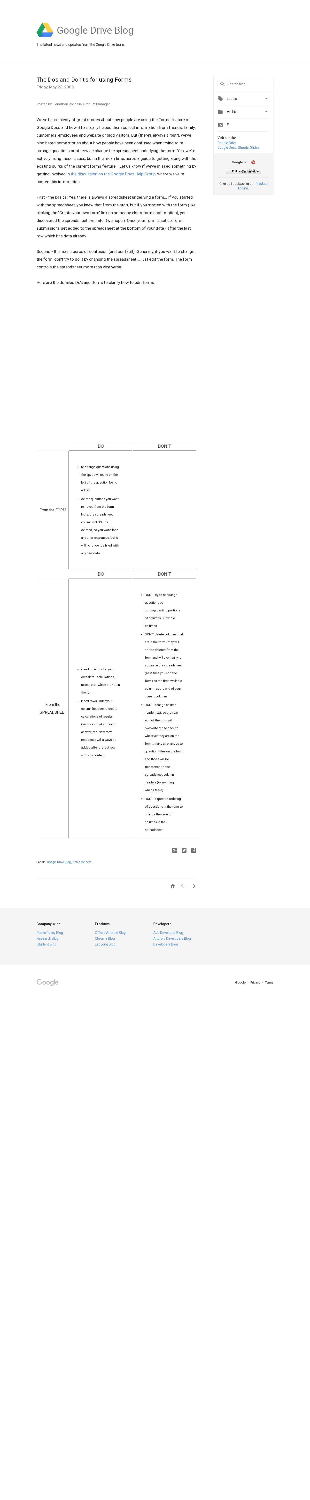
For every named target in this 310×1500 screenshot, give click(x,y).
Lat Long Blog (105, 944)
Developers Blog (165, 944)
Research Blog (48, 938)
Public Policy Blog (50, 933)
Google (240, 982)
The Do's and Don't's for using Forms (84, 79)
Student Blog (46, 944)
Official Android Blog (110, 933)
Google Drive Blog (59, 862)
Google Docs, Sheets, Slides (238, 147)
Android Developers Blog (172, 938)
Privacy (255, 982)
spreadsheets (82, 862)
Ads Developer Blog (168, 933)
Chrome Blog (105, 938)
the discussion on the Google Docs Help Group (113, 174)
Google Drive (227, 143)
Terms (269, 982)
